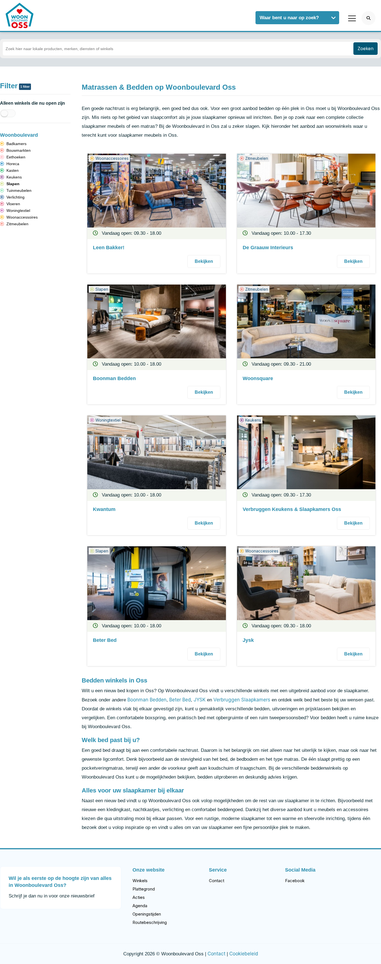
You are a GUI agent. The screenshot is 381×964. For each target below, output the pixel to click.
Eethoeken (15, 157)
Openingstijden (146, 914)
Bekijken (204, 261)
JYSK (200, 700)
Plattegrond (143, 889)
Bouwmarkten (18, 150)
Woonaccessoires (21, 217)
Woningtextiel (17, 210)
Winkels (140, 880)
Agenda (139, 905)
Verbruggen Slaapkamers (241, 700)
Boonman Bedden (147, 700)
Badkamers (15, 143)
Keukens (13, 177)
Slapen (12, 184)
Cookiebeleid (243, 953)
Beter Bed (180, 700)
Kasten (12, 170)
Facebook (295, 880)
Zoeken (365, 48)
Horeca (12, 164)
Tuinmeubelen (18, 190)
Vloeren (12, 204)
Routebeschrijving (149, 922)
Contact (216, 880)
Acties (138, 897)
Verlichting (15, 197)
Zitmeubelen (16, 224)
